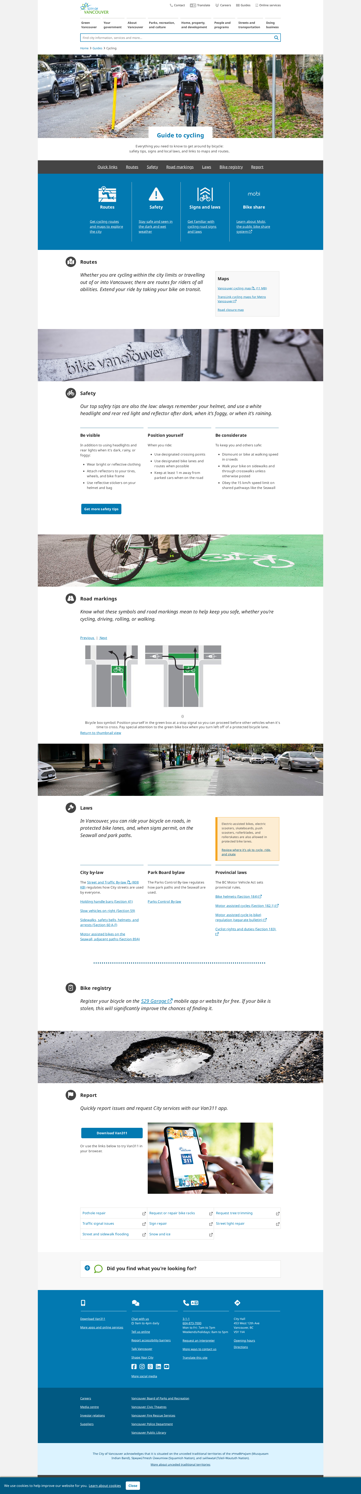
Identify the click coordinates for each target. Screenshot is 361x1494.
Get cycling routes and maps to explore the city (106, 226)
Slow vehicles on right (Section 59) (107, 910)
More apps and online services (101, 1327)
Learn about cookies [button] (105, 1485)
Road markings (180, 166)
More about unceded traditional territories (180, 1464)
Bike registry (231, 166)
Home (84, 48)
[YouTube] (166, 1367)
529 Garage (154, 1001)
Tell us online (140, 1332)
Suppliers (87, 1424)
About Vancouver (135, 25)
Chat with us (140, 1319)
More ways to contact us (199, 1349)
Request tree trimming (234, 1213)
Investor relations (92, 1415)
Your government (113, 25)
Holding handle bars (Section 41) (106, 901)
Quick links (108, 166)
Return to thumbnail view (100, 733)
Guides (245, 5)
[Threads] (150, 1367)
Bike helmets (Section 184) (236, 896)
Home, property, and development (194, 25)
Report (257, 166)
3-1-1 (186, 1319)
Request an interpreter (199, 1340)
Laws (206, 166)
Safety (152, 166)
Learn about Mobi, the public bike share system (253, 226)
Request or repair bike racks (172, 1213)
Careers (225, 5)
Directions (241, 1347)
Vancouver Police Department (152, 1424)
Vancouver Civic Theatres (149, 1407)
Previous (87, 638)
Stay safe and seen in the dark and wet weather (156, 226)
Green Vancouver (89, 25)
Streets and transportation (249, 25)
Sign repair (158, 1223)
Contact (179, 5)
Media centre (89, 1407)
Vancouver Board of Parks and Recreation (160, 1398)
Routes (132, 166)
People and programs (222, 25)
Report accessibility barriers (151, 1340)
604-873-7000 (192, 1323)
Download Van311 (112, 1133)
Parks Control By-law (164, 901)
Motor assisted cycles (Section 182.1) (245, 905)
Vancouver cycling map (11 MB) (242, 288)
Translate (203, 5)
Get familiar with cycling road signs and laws (202, 226)
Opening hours (244, 1340)
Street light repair (230, 1223)
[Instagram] (142, 1367)
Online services (270, 5)
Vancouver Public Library (148, 1432)
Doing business (272, 25)
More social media (144, 1376)
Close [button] (132, 1485)
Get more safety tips (101, 509)
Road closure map (231, 310)
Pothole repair (94, 1213)
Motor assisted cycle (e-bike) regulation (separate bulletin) (239, 917)
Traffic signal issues (98, 1223)
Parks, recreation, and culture (162, 25)
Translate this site (195, 1358)
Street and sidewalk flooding (106, 1234)
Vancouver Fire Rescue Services (153, 1415)
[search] (276, 37)
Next (103, 638)
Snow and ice (160, 1234)
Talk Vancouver (141, 1349)
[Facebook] (134, 1367)
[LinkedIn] (158, 1367)
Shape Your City (142, 1357)
